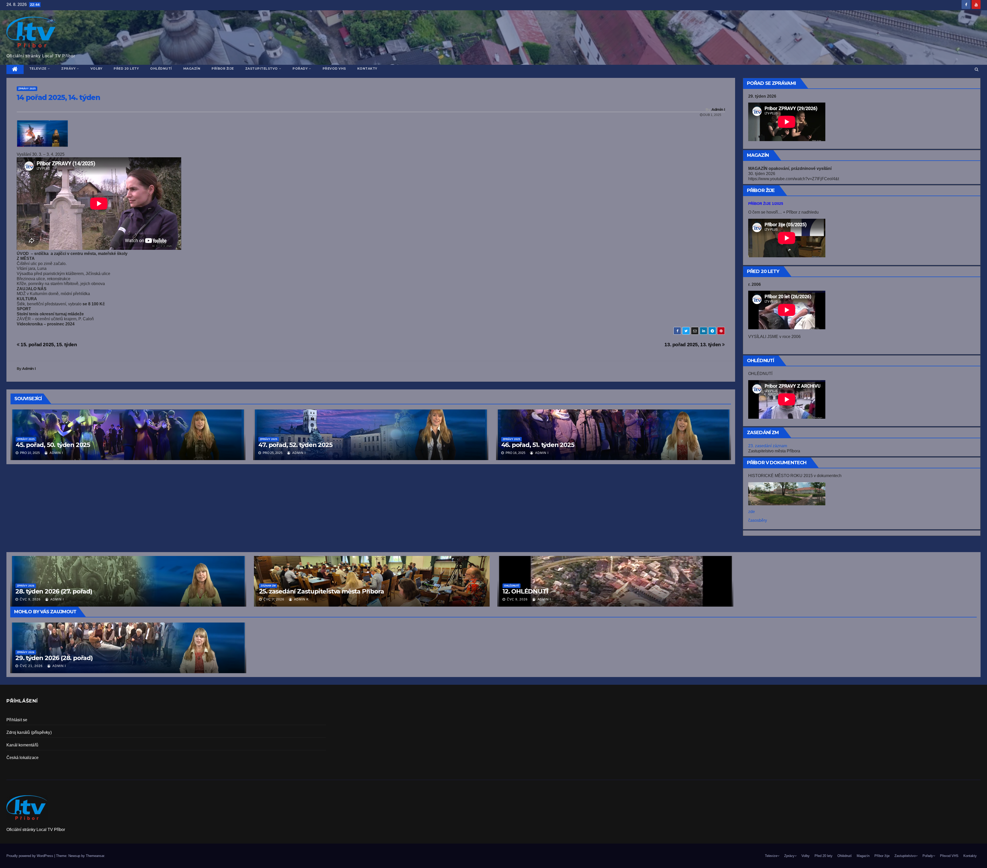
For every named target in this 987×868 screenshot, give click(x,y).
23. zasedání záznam (767, 446)
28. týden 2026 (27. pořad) (53, 591)
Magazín (191, 68)
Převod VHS (334, 68)
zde (751, 511)
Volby (96, 68)
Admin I (718, 109)
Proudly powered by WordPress (30, 856)
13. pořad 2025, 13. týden (693, 344)
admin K (301, 599)
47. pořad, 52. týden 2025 (295, 445)
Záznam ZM (268, 585)
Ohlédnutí (161, 68)
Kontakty (367, 68)
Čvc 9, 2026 (517, 599)
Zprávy (68, 68)
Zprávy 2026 (25, 652)
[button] (977, 69)
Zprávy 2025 (27, 88)
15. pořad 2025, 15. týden (48, 344)
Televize (38, 68)
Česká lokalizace (22, 757)
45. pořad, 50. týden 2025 (53, 445)
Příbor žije (223, 68)
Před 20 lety (126, 68)
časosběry (757, 520)
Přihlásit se (16, 720)
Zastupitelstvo (261, 68)
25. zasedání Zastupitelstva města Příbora (321, 591)
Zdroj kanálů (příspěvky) (29, 732)
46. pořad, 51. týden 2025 (537, 445)
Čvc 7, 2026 (273, 599)
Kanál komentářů (22, 745)
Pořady (300, 68)
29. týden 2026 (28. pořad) (54, 658)
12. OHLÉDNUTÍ (525, 591)
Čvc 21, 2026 (31, 666)
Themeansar (95, 856)
